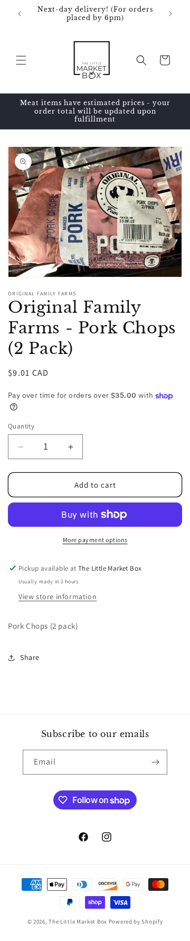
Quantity (21, 426)
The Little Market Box (78, 921)
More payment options (95, 540)
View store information (57, 596)
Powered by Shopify (136, 921)
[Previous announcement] (19, 13)
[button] (21, 60)
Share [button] (30, 657)
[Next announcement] (170, 13)
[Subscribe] (155, 762)
